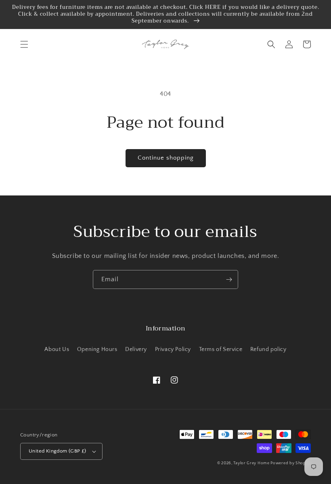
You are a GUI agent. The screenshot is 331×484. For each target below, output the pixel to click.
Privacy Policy (173, 349)
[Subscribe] (229, 279)
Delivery (136, 349)
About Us (56, 349)
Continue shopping (166, 157)
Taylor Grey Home (251, 463)
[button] (24, 44)
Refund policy (268, 349)
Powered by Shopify (290, 463)
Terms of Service (221, 349)
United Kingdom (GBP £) (57, 451)
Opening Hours (97, 349)
